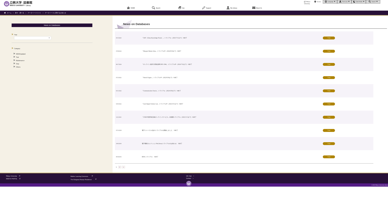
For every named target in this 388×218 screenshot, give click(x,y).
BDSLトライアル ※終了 (150, 157)
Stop (17, 64)
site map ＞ (190, 176)
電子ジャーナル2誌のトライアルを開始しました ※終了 (160, 130)
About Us (259, 8)
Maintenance (20, 60)
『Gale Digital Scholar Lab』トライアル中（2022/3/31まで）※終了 (162, 104)
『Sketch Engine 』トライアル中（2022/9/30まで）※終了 (160, 77)
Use (183, 8)
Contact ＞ (190, 178)
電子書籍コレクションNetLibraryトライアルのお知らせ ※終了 (162, 143)
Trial (17, 57)
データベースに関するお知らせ (55, 13)
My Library (233, 8)
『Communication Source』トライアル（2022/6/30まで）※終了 (161, 91)
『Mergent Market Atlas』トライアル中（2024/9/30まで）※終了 (161, 51)
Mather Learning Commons (79, 176)
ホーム (9, 13)
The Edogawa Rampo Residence (81, 179)
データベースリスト (34, 13)
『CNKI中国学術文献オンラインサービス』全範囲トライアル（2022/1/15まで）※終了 (169, 117)
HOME (133, 8)
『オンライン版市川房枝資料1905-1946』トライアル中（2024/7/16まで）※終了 (167, 64)
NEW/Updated (20, 54)
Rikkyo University (11, 176)
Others (18, 67)
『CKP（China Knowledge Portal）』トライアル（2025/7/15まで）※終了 (164, 38)
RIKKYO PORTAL (11, 179)
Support (208, 8)
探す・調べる (19, 13)
